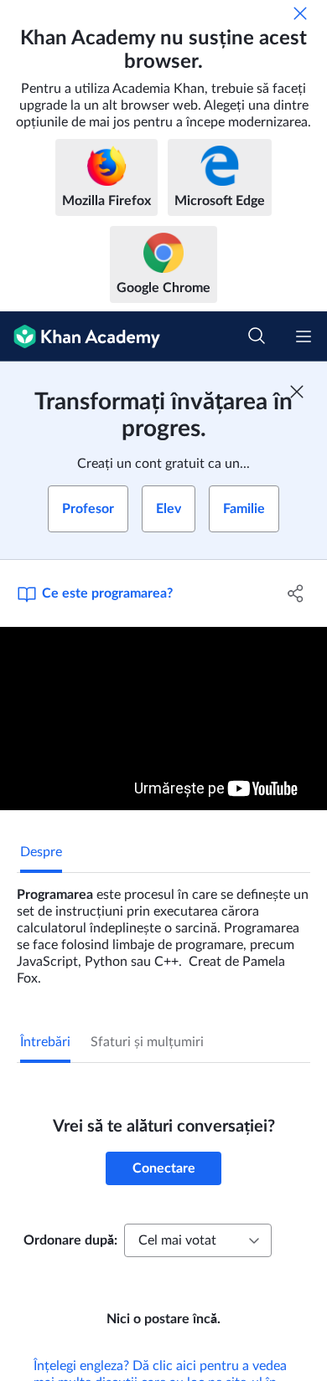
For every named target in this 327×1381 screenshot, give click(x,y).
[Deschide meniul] (303, 336)
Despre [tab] (41, 852)
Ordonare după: (70, 1240)
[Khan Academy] (80, 336)
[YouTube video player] (163, 718)
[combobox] (198, 1240)
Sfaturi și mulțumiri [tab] (147, 1042)
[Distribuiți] (295, 593)
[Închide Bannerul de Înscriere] (297, 391)
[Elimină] (300, 13)
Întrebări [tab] (45, 1042)
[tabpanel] (163, 930)
